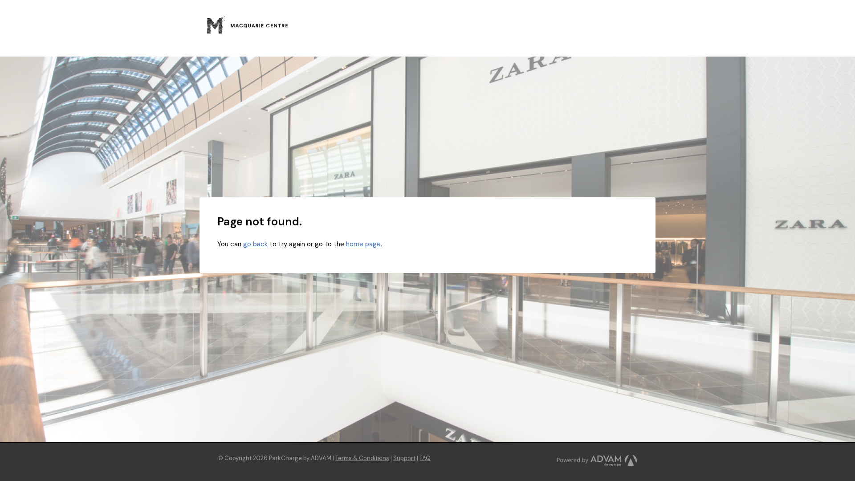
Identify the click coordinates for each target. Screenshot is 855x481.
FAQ (425, 458)
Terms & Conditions (362, 458)
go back (255, 244)
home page (363, 244)
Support (404, 458)
